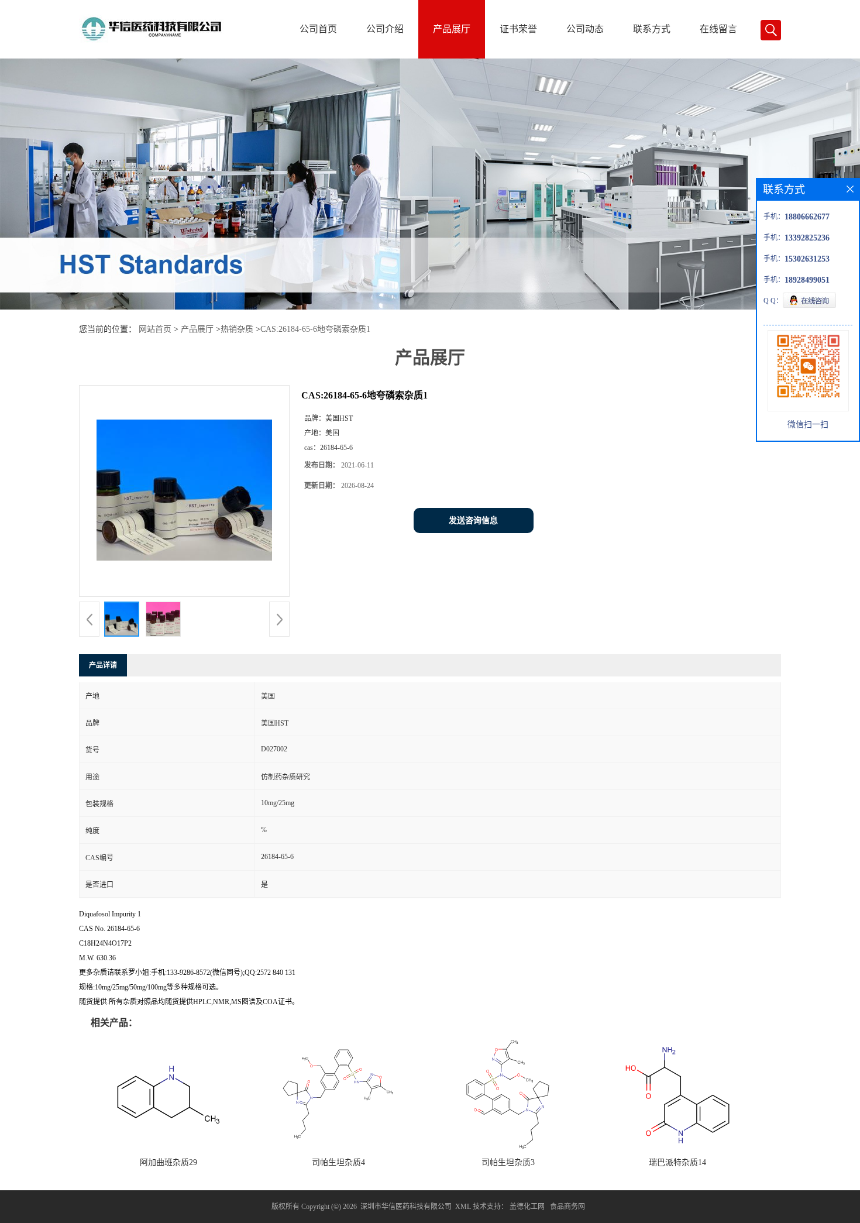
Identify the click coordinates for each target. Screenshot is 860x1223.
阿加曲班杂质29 (168, 1162)
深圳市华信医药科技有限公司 (406, 1207)
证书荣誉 (518, 29)
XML (463, 1207)
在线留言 (718, 29)
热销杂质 (237, 329)
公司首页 (318, 29)
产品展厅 (451, 29)
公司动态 (585, 29)
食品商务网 (567, 1207)
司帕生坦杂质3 (508, 1162)
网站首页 (155, 329)
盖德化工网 (527, 1207)
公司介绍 (385, 29)
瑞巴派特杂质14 (677, 1162)
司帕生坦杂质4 (338, 1162)
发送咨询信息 (473, 520)
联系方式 (651, 29)
